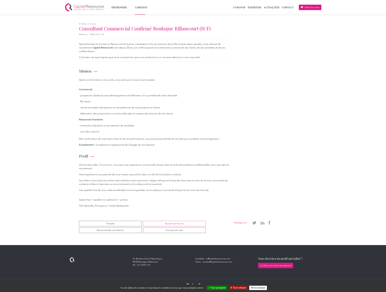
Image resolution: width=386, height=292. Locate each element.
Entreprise (119, 7)
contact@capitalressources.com (217, 262)
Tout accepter (218, 287)
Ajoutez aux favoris (174, 223)
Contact (288, 7)
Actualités (271, 7)
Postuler (110, 223)
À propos (239, 7)
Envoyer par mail (174, 230)
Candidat (142, 7)
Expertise (254, 7)
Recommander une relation (110, 230)
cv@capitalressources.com (218, 258)
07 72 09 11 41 (144, 265)
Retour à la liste (88, 24)
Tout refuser (239, 287)
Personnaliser (258, 287)
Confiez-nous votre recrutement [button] (275, 265)
